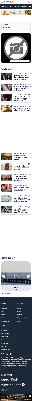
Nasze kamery (4, 336)
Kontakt (19, 311)
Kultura (17, 6)
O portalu (19, 308)
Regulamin (19, 314)
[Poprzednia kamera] (3, 276)
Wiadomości (4, 6)
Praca (2, 340)
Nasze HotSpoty (5, 333)
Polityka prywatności (21, 318)
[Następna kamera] (28, 276)
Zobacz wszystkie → (6, 293)
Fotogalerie (4, 330)
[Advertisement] (16, 133)
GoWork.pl (3, 346)
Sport (11, 6)
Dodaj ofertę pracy (5, 349)
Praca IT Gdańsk (5, 343)
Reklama (19, 321)
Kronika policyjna (5, 321)
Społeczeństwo (24, 6)
